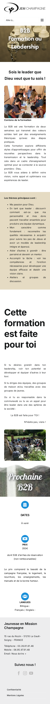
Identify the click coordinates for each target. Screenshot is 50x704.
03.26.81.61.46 (26, 646)
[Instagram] (25, 673)
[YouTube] (31, 673)
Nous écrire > (19, 653)
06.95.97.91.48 (22, 649)
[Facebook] (19, 673)
